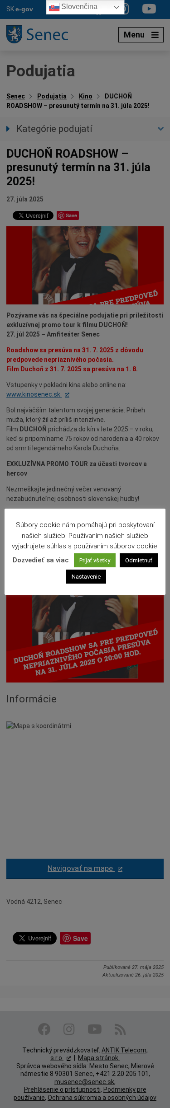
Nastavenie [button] (86, 576)
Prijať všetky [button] (94, 560)
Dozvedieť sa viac (40, 560)
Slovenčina (78, 6)
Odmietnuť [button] (138, 560)
